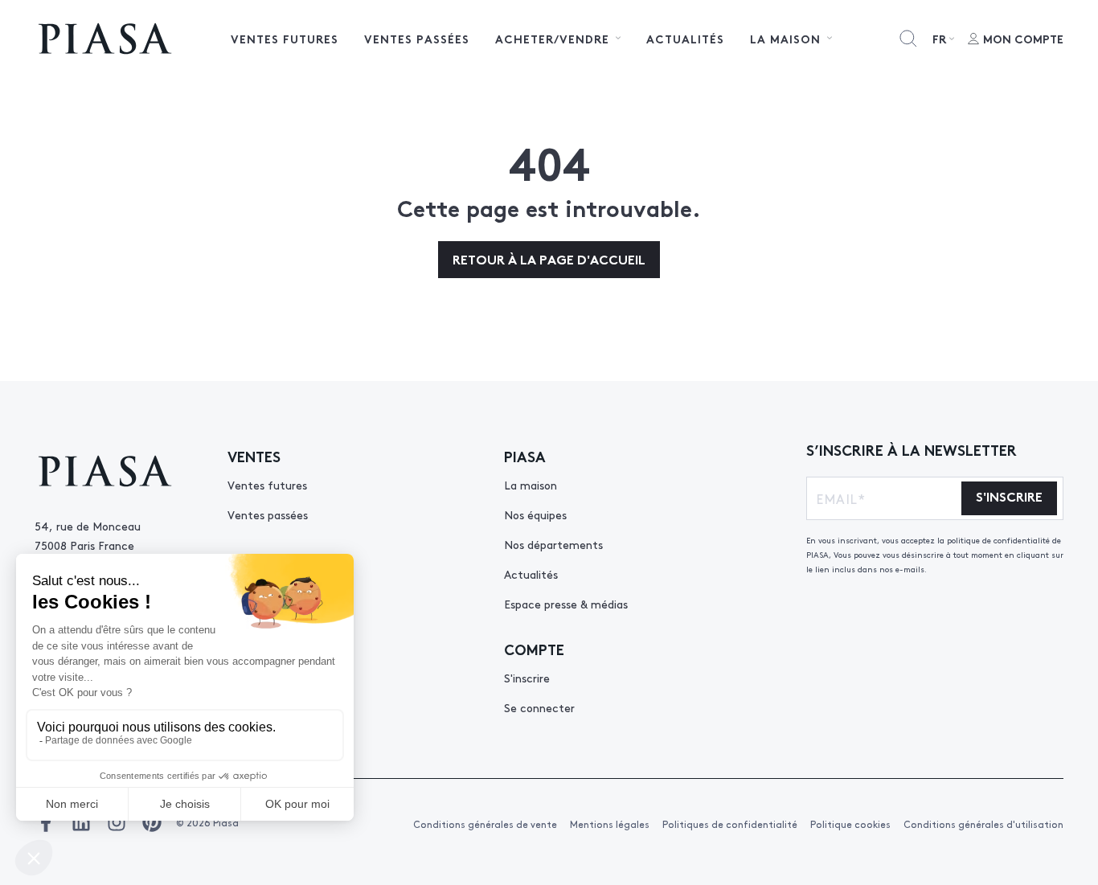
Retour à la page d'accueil (549, 258)
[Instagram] (116, 822)
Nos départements (553, 544)
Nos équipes (535, 514)
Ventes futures (284, 39)
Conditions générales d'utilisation (983, 823)
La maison (530, 485)
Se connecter (539, 707)
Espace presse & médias (566, 604)
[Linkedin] (81, 822)
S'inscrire (527, 678)
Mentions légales (609, 823)
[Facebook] (46, 822)
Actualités (685, 39)
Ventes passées (416, 39)
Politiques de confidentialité (729, 823)
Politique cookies (850, 823)
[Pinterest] (152, 822)
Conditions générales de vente (485, 823)
